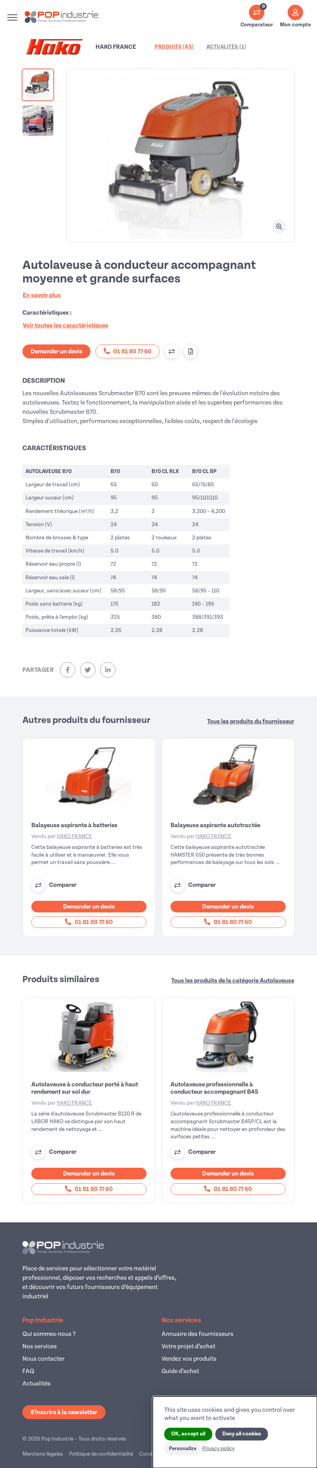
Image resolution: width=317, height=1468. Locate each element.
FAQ (28, 1371)
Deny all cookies (241, 1434)
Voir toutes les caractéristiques (65, 325)
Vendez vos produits (189, 1358)
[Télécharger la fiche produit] (191, 351)
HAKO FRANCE (74, 836)
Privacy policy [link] (218, 1448)
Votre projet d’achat (188, 1346)
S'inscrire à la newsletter (64, 1412)
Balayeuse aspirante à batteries (74, 825)
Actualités (36, 1383)
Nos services (39, 1346)
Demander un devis (56, 351)
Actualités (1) (226, 47)
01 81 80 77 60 (93, 922)
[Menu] (12, 17)
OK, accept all (188, 1434)
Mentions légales (42, 1454)
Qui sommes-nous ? (49, 1333)
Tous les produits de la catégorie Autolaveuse (232, 980)
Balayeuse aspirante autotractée (215, 825)
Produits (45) (174, 47)
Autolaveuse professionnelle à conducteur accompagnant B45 (214, 1088)
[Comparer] (172, 351)
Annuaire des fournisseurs (197, 1333)
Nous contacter (43, 1358)
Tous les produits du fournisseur (250, 721)
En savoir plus (42, 295)
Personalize (182, 1449)
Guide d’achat (180, 1371)
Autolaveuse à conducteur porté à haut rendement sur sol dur (84, 1088)
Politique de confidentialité (101, 1454)
